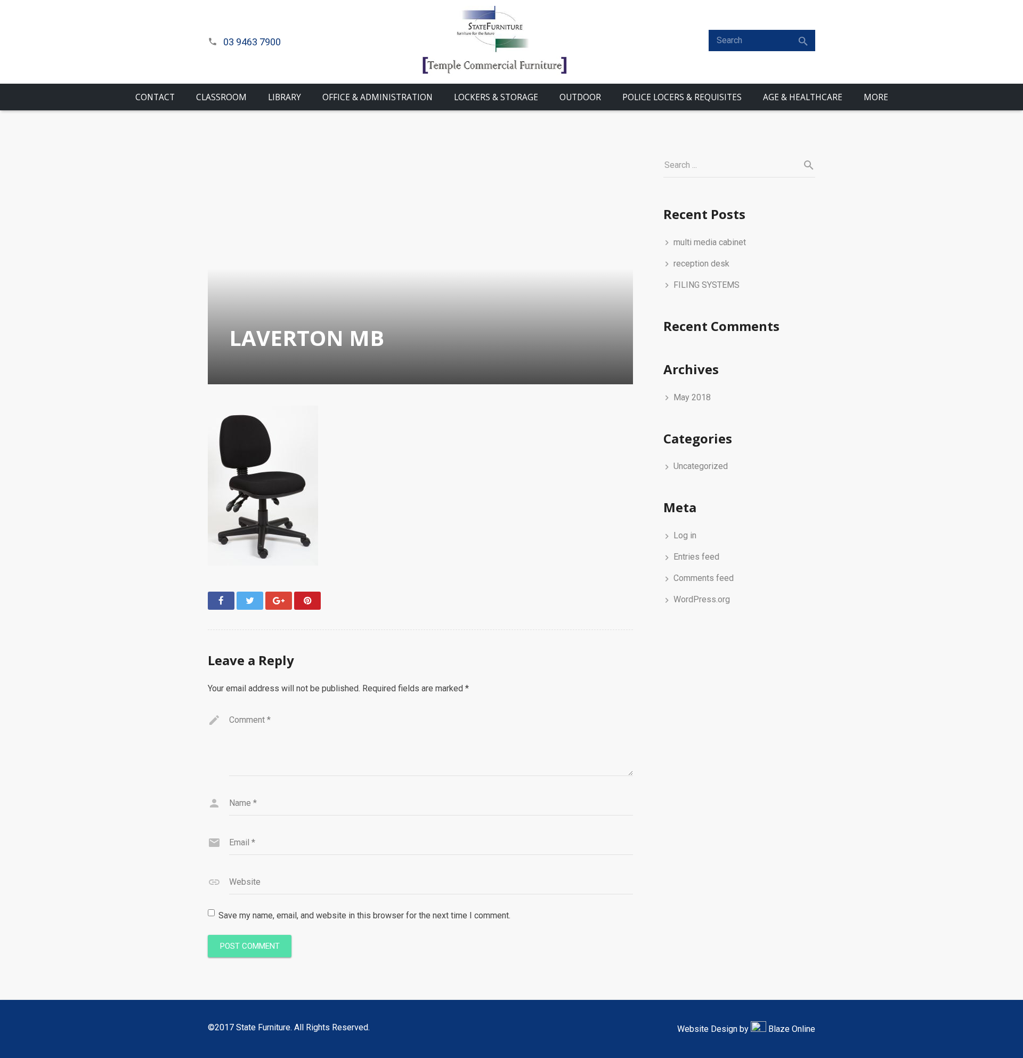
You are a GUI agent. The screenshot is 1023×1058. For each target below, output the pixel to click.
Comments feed (703, 578)
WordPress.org (701, 599)
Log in (684, 535)
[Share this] (221, 601)
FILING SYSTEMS (706, 285)
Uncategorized (700, 466)
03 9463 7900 (252, 41)
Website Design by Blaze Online (746, 1029)
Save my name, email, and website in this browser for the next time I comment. (364, 915)
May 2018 (692, 397)
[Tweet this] (250, 601)
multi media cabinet (709, 242)
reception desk (701, 264)
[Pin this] (307, 601)
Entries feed (696, 557)
